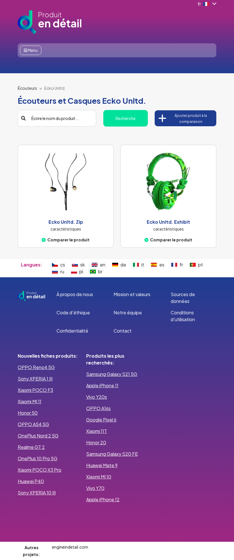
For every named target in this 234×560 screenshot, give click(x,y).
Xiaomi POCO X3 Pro (39, 470)
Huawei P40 (31, 481)
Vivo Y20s (96, 397)
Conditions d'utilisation (183, 315)
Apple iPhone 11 (102, 385)
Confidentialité (72, 331)
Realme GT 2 (31, 447)
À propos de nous (75, 294)
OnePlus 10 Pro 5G (37, 458)
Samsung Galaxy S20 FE (112, 454)
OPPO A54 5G (33, 424)
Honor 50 (28, 413)
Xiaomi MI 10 (98, 477)
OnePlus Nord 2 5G (38, 436)
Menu (32, 50)
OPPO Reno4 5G (36, 367)
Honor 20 (96, 442)
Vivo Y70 (95, 488)
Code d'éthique (73, 312)
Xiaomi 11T (96, 431)
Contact (123, 331)
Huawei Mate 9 (102, 465)
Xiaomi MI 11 (29, 401)
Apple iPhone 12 (103, 499)
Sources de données (183, 297)
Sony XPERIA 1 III (35, 379)
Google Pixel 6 (101, 420)
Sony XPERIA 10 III (37, 493)
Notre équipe (128, 312)
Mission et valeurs (132, 294)
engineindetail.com (70, 546)
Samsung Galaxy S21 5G (111, 374)
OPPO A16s (98, 408)
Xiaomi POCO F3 (35, 390)
